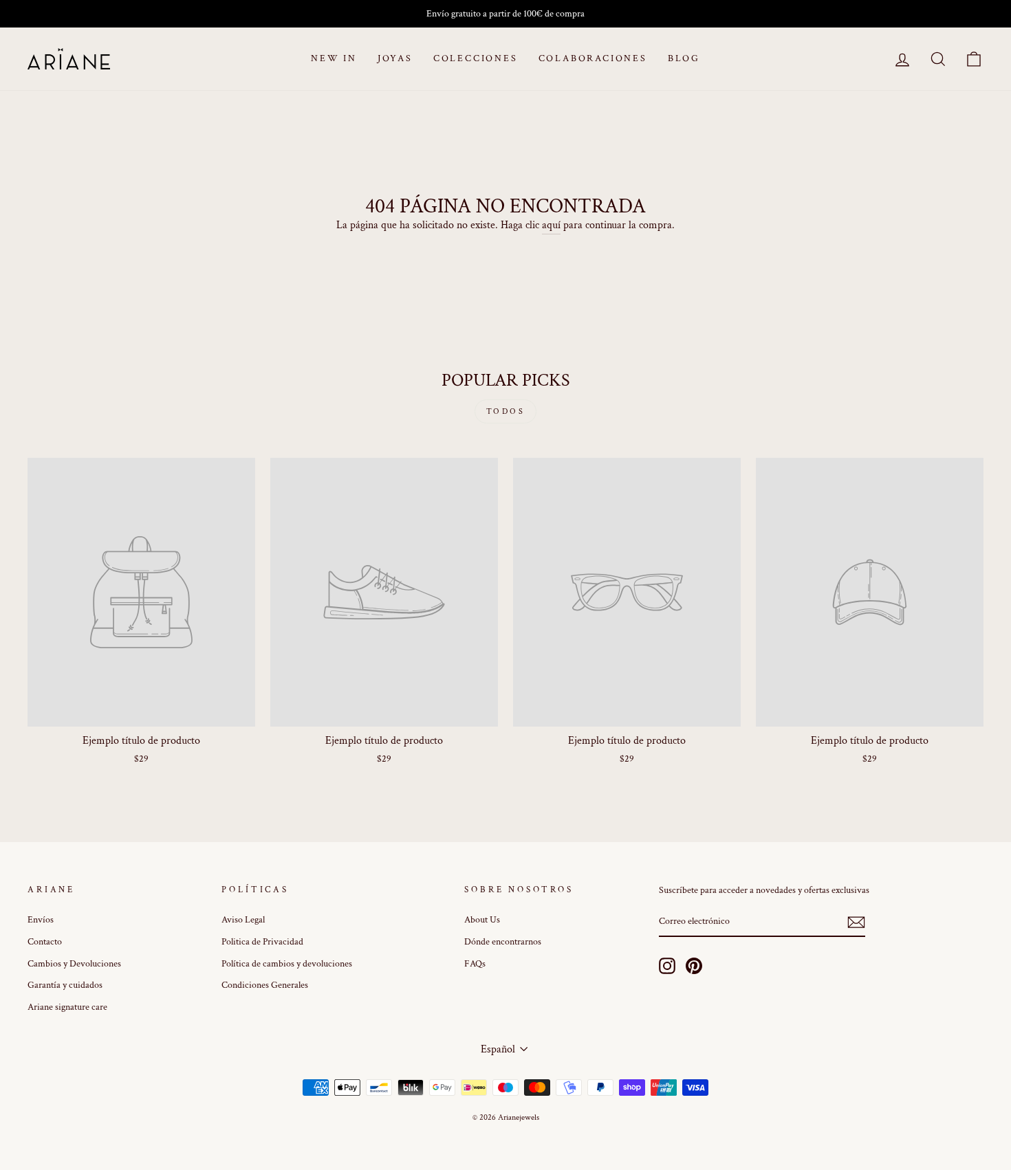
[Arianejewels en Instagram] (667, 966)
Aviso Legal (243, 920)
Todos (505, 411)
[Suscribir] (856, 922)
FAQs (475, 964)
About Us (482, 920)
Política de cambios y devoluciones (286, 964)
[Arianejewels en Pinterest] (694, 966)
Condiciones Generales (264, 985)
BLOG (684, 58)
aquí (551, 225)
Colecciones (475, 58)
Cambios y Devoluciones (74, 964)
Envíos (41, 920)
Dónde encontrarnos (502, 942)
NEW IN (334, 58)
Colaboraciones (593, 58)
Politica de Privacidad (262, 942)
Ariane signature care (67, 1007)
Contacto (45, 942)
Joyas (395, 58)
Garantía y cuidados (65, 985)
